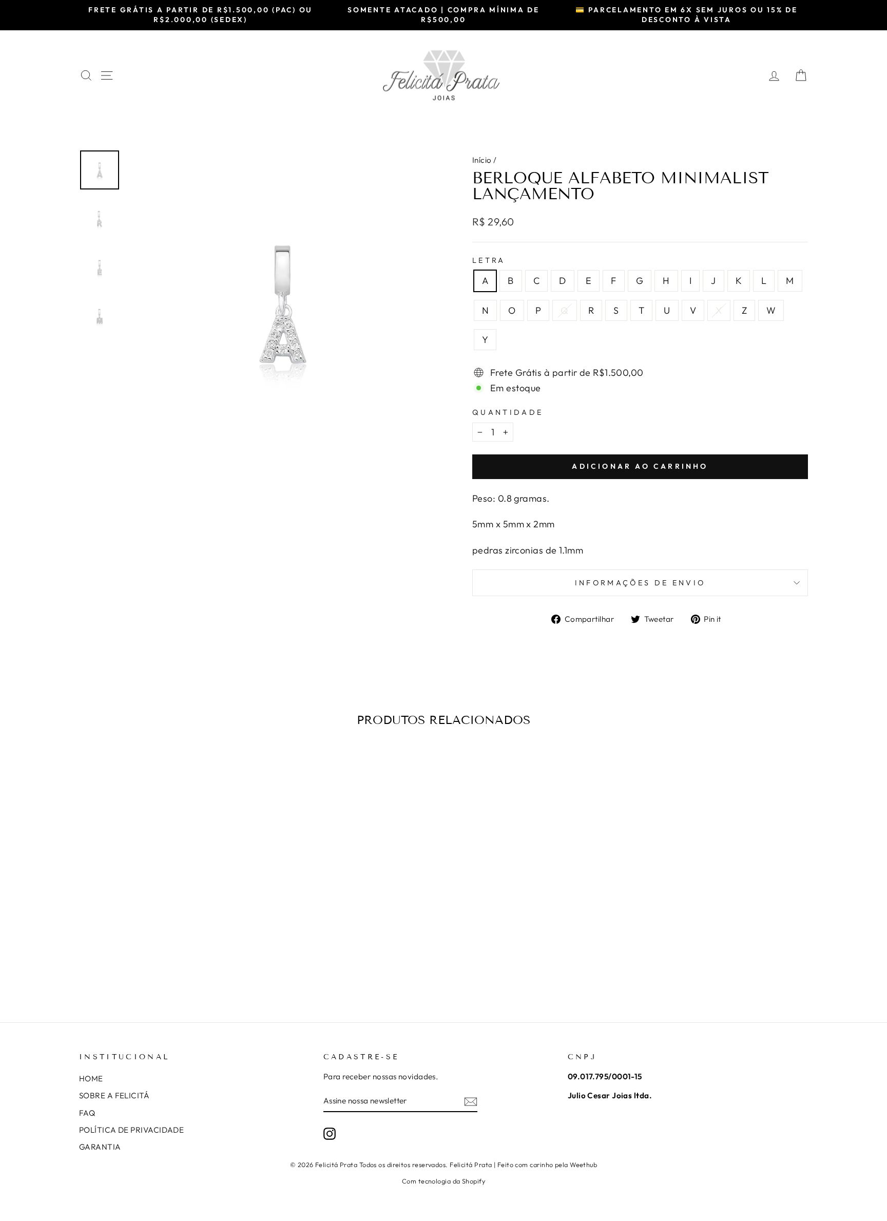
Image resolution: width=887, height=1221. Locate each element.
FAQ (87, 1113)
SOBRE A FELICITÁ (114, 1095)
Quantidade (507, 412)
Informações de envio (640, 582)
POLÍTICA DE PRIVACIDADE (131, 1130)
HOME (91, 1078)
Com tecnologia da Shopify (443, 1181)
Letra (489, 260)
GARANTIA (100, 1147)
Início (482, 160)
